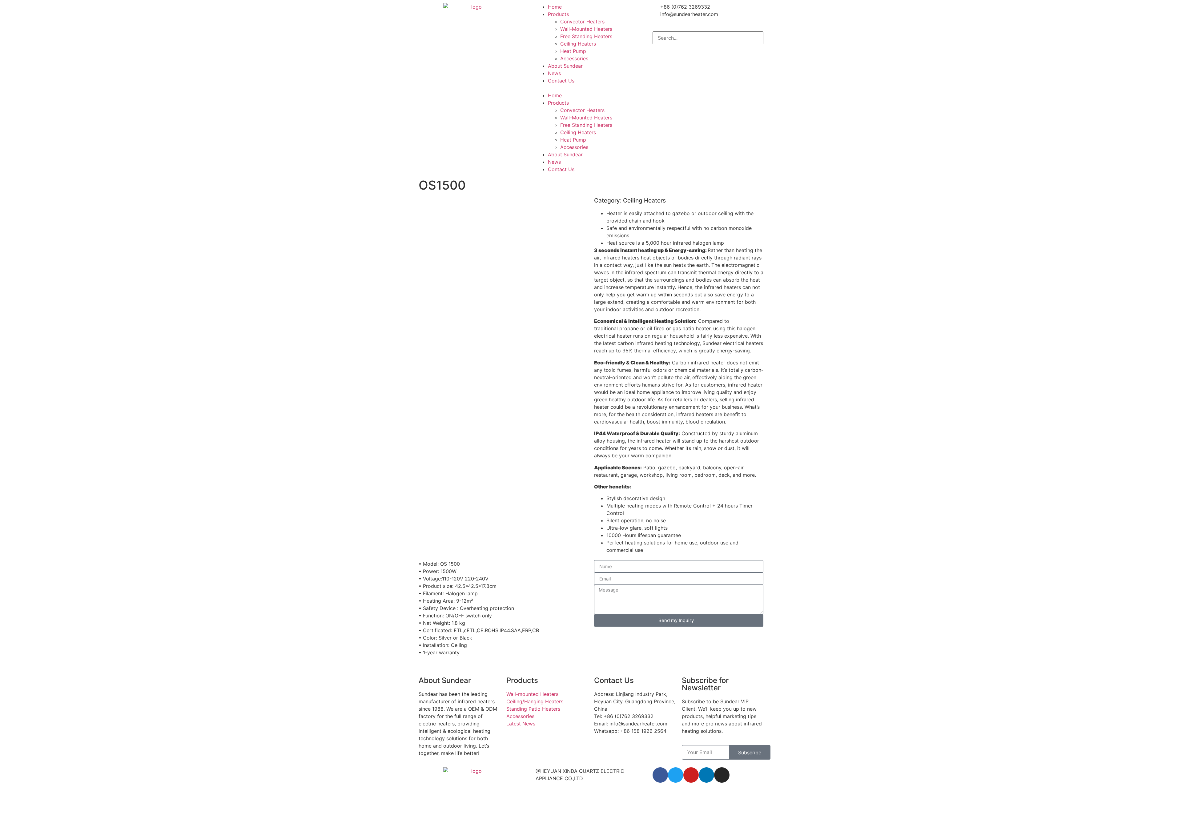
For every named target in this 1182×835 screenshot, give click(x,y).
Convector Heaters (582, 21)
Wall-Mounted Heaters (586, 29)
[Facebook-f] (660, 775)
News (554, 73)
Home (555, 7)
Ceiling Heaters (578, 44)
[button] (591, 88)
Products (558, 14)
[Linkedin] (706, 775)
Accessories (574, 58)
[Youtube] (691, 775)
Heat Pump (573, 51)
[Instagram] (722, 775)
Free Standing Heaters (586, 36)
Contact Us (561, 81)
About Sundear (565, 66)
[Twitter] (675, 775)
